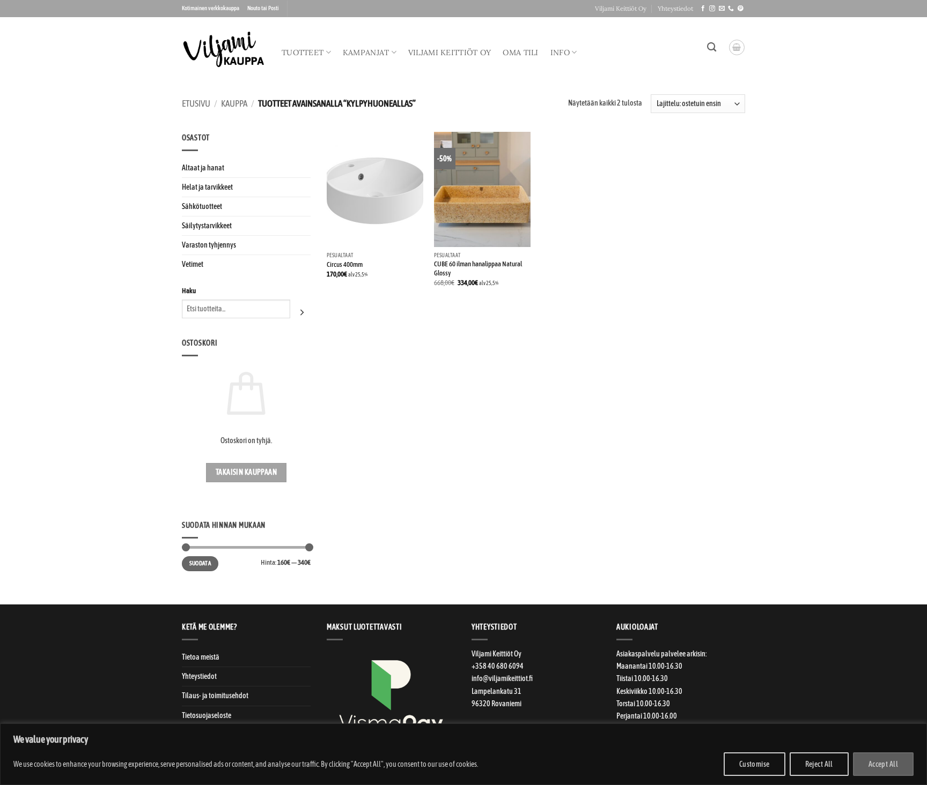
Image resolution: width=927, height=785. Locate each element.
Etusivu (196, 104)
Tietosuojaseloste (206, 715)
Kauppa (234, 104)
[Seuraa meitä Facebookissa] (703, 8)
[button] (737, 47)
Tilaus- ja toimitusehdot (215, 695)
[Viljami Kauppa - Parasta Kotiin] (224, 49)
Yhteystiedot (675, 8)
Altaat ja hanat (203, 167)
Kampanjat (366, 52)
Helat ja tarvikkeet (207, 187)
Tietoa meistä (200, 657)
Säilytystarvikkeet (207, 225)
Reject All (819, 764)
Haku (189, 291)
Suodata (200, 563)
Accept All (883, 764)
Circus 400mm (345, 264)
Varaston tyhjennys (209, 245)
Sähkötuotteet (202, 206)
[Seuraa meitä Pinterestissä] (741, 8)
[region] (463, 754)
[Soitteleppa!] (731, 8)
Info (560, 52)
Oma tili (520, 52)
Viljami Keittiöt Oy (620, 8)
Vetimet (192, 264)
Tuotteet (302, 52)
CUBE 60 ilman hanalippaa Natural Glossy (478, 268)
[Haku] (711, 47)
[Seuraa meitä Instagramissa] (712, 8)
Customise (754, 764)
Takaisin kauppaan (246, 472)
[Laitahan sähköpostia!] (722, 8)
